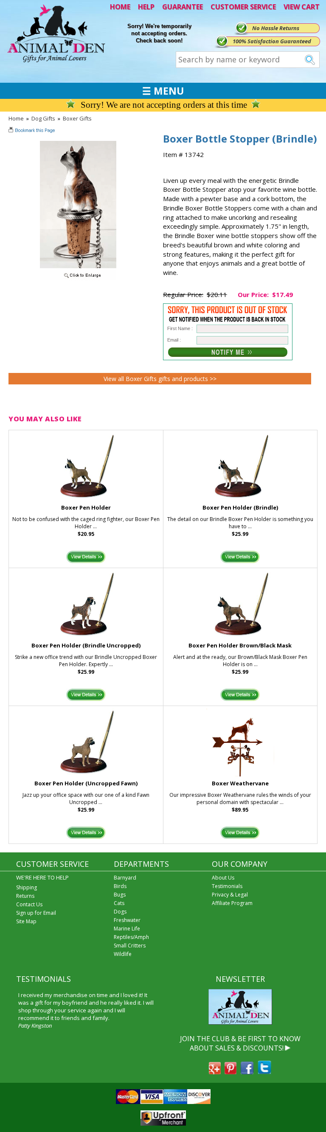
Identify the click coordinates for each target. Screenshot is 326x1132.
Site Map (26, 921)
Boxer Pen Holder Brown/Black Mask (240, 645)
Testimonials (227, 886)
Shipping (26, 887)
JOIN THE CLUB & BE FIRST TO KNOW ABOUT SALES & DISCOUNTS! (240, 1043)
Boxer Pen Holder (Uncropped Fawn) (86, 783)
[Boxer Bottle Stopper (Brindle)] (78, 278)
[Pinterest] (230, 1071)
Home (16, 118)
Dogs (120, 911)
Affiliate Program (232, 903)
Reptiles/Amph (131, 937)
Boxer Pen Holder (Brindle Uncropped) (86, 645)
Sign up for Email (36, 912)
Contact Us (29, 904)
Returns (25, 895)
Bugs (120, 894)
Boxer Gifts (77, 118)
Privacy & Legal (230, 894)
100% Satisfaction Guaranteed (272, 41)
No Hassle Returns (275, 28)
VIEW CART (302, 6)
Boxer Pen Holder (86, 507)
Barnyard (125, 877)
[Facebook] (247, 1071)
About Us (223, 877)
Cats (119, 903)
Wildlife (123, 954)
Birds (120, 886)
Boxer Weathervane (240, 783)
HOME (120, 6)
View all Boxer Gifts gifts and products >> (160, 379)
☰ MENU (163, 91)
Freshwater (127, 920)
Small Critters (130, 945)
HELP (146, 6)
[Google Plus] (215, 1071)
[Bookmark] (32, 131)
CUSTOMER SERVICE (243, 6)
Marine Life (127, 928)
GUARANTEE (182, 6)
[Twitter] (264, 1071)
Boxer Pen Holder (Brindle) (240, 507)
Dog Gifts (43, 118)
